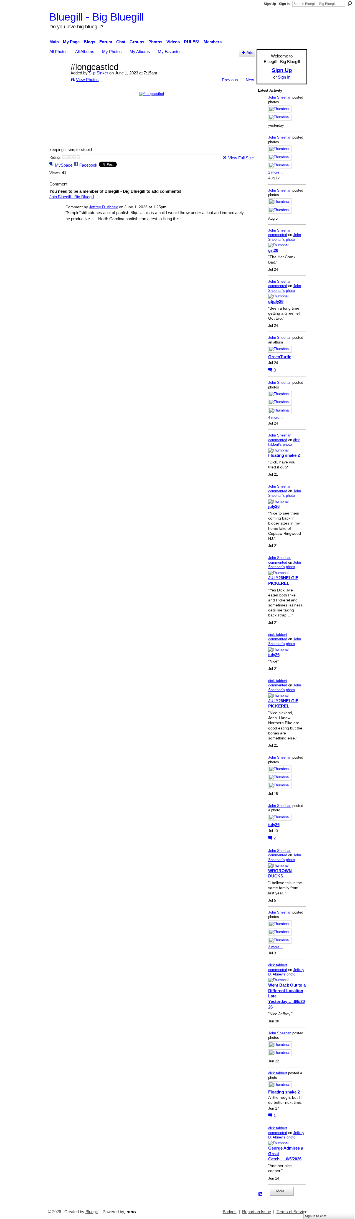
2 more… (275, 172)
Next (250, 79)
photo (290, 239)
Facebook (88, 165)
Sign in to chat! (316, 1216)
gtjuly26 (275, 301)
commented (277, 235)
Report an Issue (256, 1212)
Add (250, 53)
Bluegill (91, 1212)
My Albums (140, 51)
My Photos (112, 51)
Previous (230, 79)
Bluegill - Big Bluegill (96, 17)
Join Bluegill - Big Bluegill (71, 196)
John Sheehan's (284, 237)
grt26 (273, 250)
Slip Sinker (98, 73)
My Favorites (170, 51)
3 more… (275, 947)
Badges (230, 1212)
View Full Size (241, 157)
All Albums (84, 51)
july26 (274, 506)
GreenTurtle (279, 356)
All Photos (58, 51)
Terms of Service (292, 1212)
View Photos (87, 79)
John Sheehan (279, 97)
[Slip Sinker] (58, 77)
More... (282, 1191)
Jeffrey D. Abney (103, 207)
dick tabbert (277, 635)
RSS (260, 1194)
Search (350, 3)
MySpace (63, 165)
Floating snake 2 (284, 455)
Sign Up (270, 4)
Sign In (284, 4)
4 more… (275, 417)
